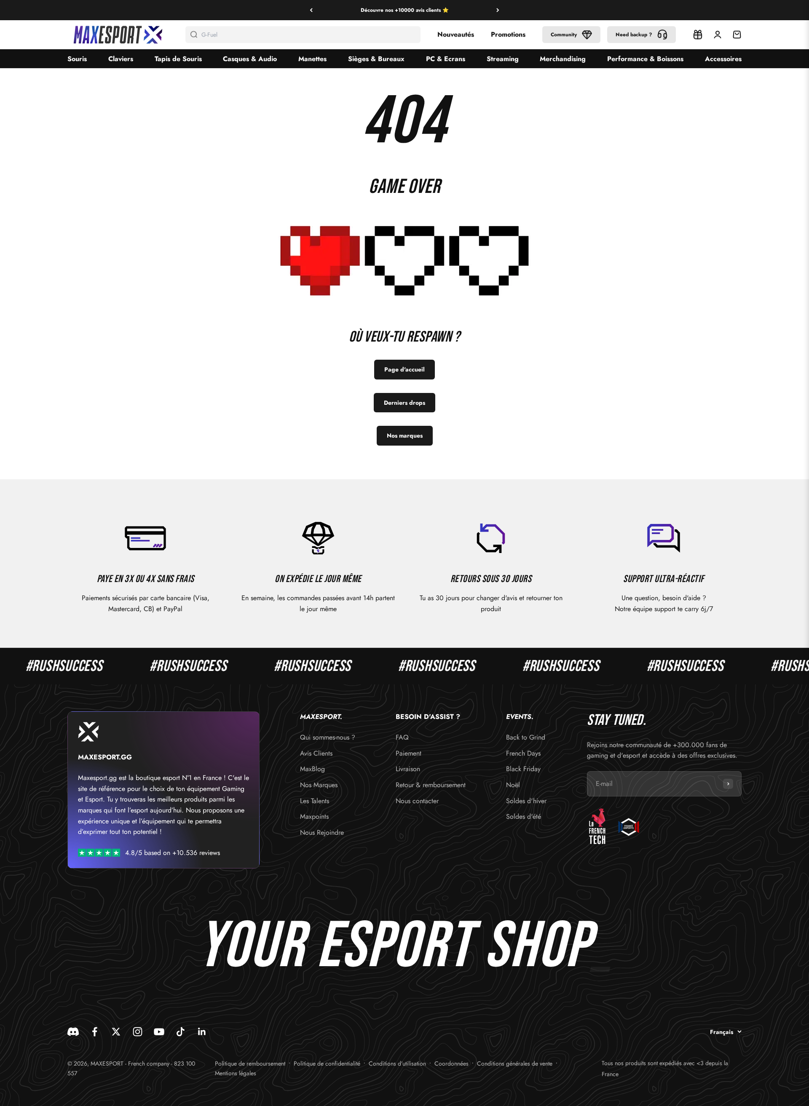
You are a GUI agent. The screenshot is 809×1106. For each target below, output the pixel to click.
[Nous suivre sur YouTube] (159, 1031)
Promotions (508, 34)
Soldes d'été (523, 816)
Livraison (408, 769)
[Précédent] (311, 10)
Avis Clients (316, 753)
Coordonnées (451, 1063)
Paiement (408, 753)
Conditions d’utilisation (397, 1063)
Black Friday (523, 769)
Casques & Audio (250, 59)
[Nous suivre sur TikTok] (180, 1031)
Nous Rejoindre (322, 832)
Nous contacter (417, 801)
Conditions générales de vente (514, 1063)
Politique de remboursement (250, 1063)
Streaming (503, 59)
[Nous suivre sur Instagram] (137, 1031)
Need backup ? (634, 34)
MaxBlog (312, 769)
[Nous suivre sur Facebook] (94, 1031)
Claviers (120, 59)
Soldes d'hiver (526, 801)
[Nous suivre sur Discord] (73, 1031)
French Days (523, 753)
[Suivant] (497, 10)
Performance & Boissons (645, 59)
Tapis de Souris (178, 59)
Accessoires (723, 59)
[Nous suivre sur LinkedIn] (202, 1031)
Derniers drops (404, 402)
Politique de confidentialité (327, 1063)
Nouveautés (455, 34)
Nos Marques (319, 785)
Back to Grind (525, 737)
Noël (513, 785)
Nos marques (405, 435)
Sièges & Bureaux (376, 59)
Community (564, 34)
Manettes (312, 59)
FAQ (402, 737)
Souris (77, 59)
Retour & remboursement (431, 785)
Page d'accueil (404, 369)
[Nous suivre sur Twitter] (116, 1031)
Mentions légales (235, 1073)
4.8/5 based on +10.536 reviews (172, 853)
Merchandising (563, 59)
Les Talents (314, 801)
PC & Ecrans (445, 59)
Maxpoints (314, 816)
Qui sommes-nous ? (327, 737)
